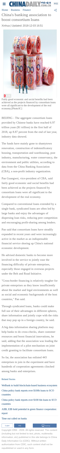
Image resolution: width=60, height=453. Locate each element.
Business (15, 10)
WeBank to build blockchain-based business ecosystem (29, 385)
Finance (27, 10)
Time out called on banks (14, 418)
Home (5, 10)
